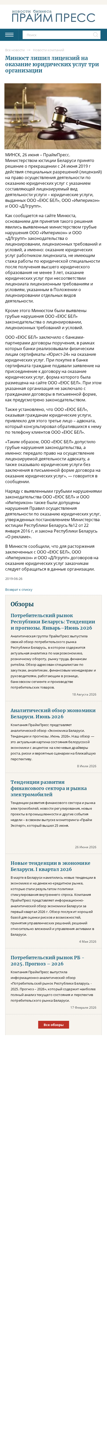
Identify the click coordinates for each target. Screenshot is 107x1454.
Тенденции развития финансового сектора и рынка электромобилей (49, 788)
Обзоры (22, 604)
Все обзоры (54, 1024)
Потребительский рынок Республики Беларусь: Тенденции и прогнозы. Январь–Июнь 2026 (53, 622)
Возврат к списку (18, 589)
